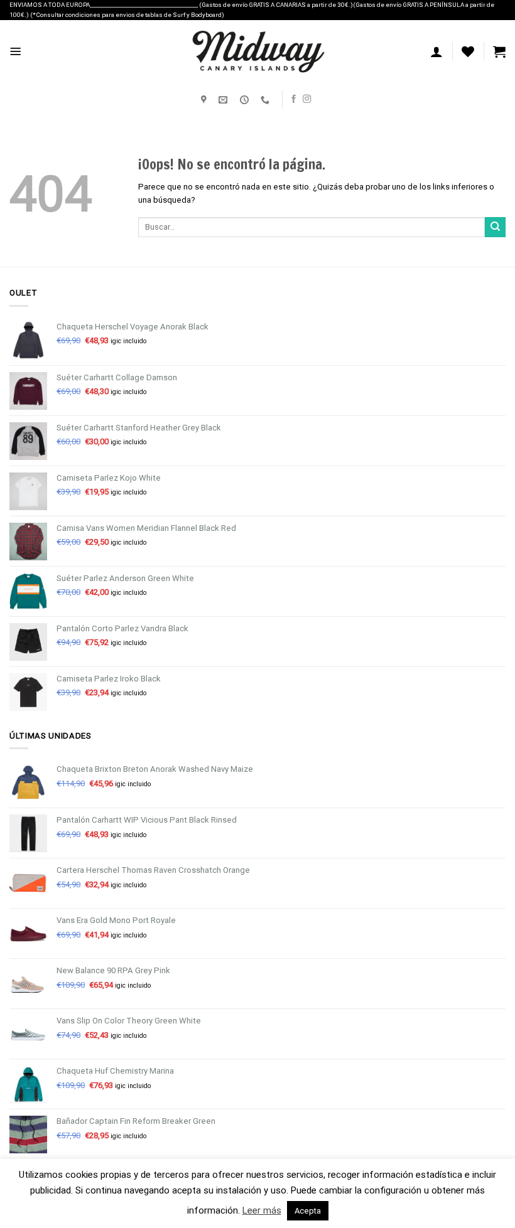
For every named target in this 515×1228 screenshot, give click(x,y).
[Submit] (495, 227)
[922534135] (267, 100)
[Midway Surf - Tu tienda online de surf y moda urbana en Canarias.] (257, 51)
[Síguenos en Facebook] (294, 99)
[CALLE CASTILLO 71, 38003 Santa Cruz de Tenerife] (205, 100)
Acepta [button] (308, 1210)
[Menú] (15, 51)
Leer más (261, 1210)
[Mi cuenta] (436, 51)
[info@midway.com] (224, 100)
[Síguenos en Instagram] (307, 99)
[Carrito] (499, 51)
